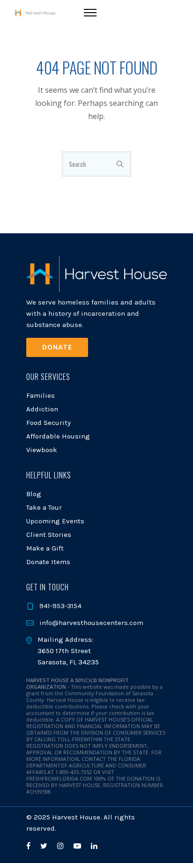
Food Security (48, 422)
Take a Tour (44, 507)
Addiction (42, 409)
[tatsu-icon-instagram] (62, 846)
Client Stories (48, 534)
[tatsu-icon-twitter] (45, 846)
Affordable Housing (58, 436)
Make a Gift (45, 548)
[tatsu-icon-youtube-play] (79, 846)
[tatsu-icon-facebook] (29, 846)
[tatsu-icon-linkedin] (94, 846)
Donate (57, 347)
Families (40, 395)
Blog (33, 494)
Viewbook (41, 450)
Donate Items (48, 562)
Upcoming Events (55, 521)
